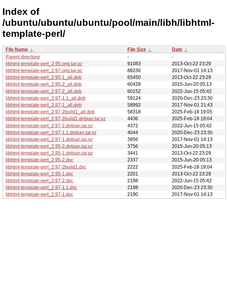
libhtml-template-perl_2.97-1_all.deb (44, 104)
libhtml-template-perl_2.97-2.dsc (39, 180)
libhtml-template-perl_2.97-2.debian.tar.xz (49, 125)
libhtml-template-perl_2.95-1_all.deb (44, 77)
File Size (136, 49)
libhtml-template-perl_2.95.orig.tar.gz (44, 63)
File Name (17, 49)
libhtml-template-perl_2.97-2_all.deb (44, 91)
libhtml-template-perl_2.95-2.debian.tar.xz (49, 146)
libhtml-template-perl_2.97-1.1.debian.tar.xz (51, 132)
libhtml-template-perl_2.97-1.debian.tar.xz (49, 139)
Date (177, 49)
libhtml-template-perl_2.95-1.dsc (39, 173)
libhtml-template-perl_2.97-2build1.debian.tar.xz (56, 118)
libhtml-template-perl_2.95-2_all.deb (44, 84)
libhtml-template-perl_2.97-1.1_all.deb (46, 98)
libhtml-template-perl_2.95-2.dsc (39, 159)
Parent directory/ (23, 56)
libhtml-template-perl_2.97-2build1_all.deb (50, 111)
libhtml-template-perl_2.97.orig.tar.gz (44, 70)
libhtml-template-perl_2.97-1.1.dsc (41, 187)
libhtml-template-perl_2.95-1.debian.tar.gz (49, 153)
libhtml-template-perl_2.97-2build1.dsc (46, 167)
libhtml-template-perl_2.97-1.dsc (39, 194)
